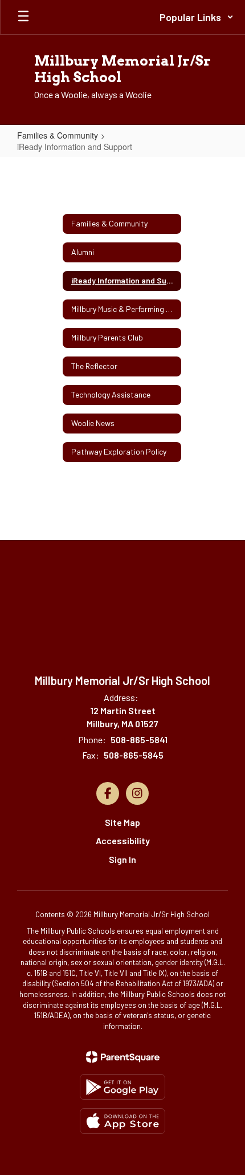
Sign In (122, 859)
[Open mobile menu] (23, 17)
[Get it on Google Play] (122, 1087)
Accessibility (123, 840)
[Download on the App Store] (122, 1121)
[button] (196, 17)
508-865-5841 (139, 739)
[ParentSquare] (122, 1056)
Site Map (122, 822)
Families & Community (57, 135)
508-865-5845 (134, 754)
